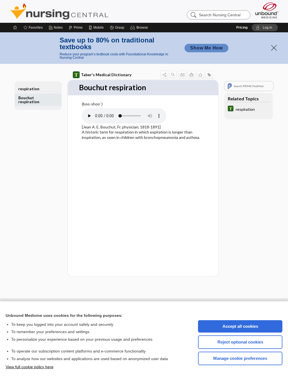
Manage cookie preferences (240, 358)
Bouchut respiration (28, 99)
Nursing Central (80, 11)
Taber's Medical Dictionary (106, 74)
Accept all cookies (240, 326)
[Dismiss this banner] (274, 48)
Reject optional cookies (240, 342)
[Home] (15, 27)
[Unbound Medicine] (267, 10)
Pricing (242, 28)
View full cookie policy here (29, 367)
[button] (140, 27)
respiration (28, 88)
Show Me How (206, 48)
